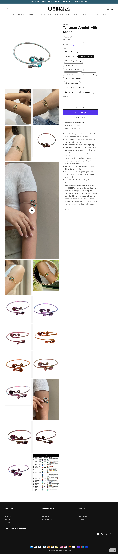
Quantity (65, 96)
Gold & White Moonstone (73, 79)
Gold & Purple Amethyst (73, 88)
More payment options (80, 117)
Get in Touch (83, 513)
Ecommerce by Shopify (65, 550)
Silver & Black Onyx (72, 83)
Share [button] (67, 209)
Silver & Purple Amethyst (73, 61)
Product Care (46, 513)
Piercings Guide (47, 519)
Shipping (8, 516)
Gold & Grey (69, 92)
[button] (7, 8)
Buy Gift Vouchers (11, 523)
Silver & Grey (69, 56)
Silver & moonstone (85, 92)
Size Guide (45, 516)
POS (57, 550)
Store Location (83, 516)
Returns (7, 513)
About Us (82, 519)
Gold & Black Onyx (88, 74)
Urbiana (53, 550)
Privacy (7, 519)
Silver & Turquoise (85, 56)
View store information (72, 128)
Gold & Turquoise (71, 74)
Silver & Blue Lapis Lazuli (73, 65)
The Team (82, 523)
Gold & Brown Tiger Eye (73, 70)
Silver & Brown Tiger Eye (73, 52)
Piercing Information (48, 523)
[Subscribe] (38, 533)
